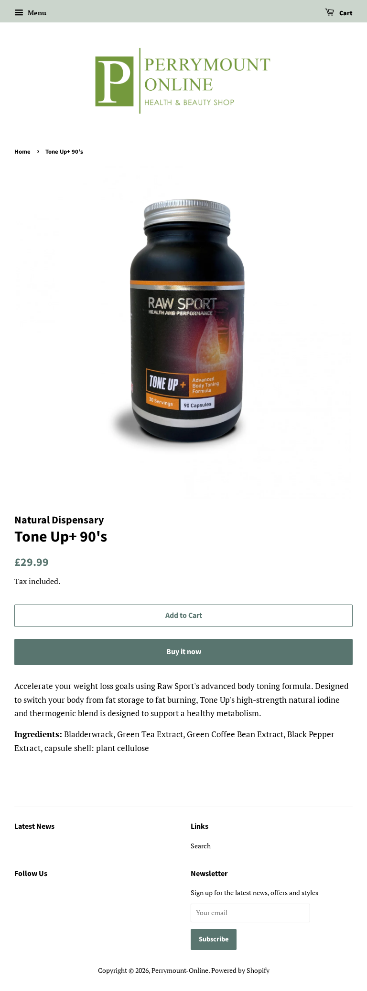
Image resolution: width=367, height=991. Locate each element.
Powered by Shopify (240, 970)
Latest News (34, 826)
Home (22, 151)
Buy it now (183, 652)
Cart (345, 13)
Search (201, 845)
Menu (36, 12)
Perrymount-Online (179, 970)
